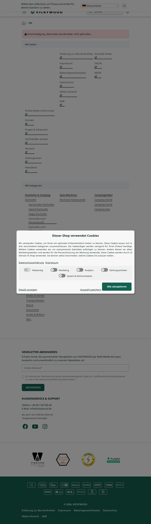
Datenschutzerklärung (31, 262)
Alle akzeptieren (117, 286)
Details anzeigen (28, 289)
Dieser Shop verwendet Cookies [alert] (75, 236)
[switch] (27, 270)
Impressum (51, 262)
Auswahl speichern (90, 289)
